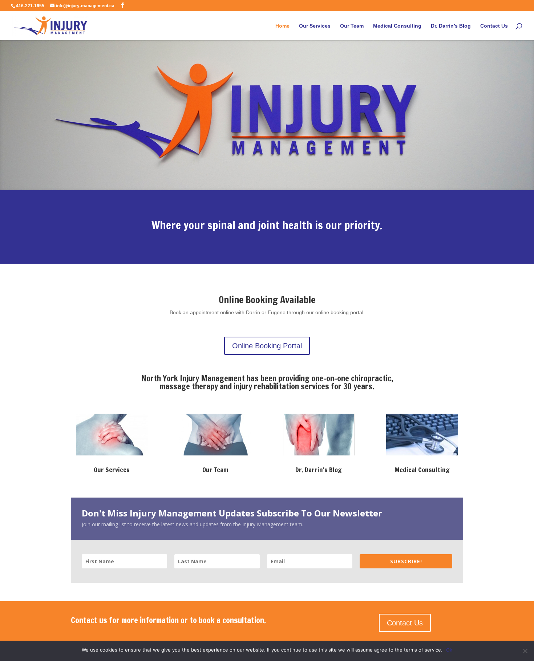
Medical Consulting (397, 26)
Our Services (315, 26)
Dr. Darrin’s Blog (451, 26)
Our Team (352, 26)
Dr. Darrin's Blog (318, 469)
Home (282, 26)
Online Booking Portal (267, 346)
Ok (449, 650)
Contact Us (494, 26)
